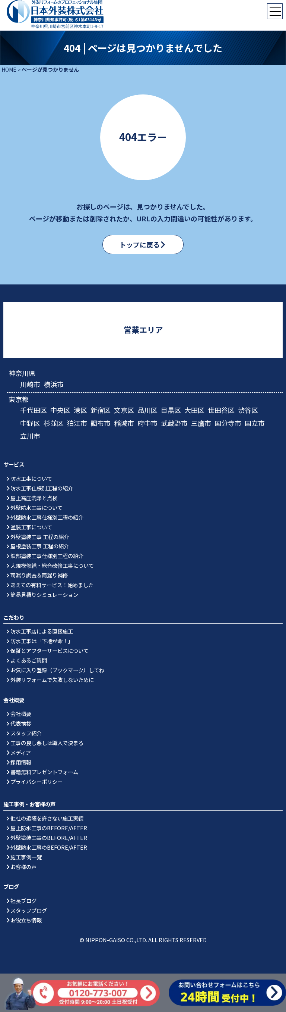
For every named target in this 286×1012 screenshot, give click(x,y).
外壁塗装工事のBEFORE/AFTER (48, 837)
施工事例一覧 (26, 857)
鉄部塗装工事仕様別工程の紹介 (46, 556)
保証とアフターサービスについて (49, 650)
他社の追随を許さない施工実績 (46, 818)
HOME (8, 69)
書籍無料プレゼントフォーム (44, 772)
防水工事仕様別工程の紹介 (41, 488)
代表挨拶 (20, 723)
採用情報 (20, 762)
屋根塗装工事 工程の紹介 (39, 546)
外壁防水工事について (36, 507)
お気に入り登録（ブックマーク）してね (57, 670)
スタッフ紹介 (26, 733)
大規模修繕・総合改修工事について (52, 565)
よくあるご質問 (28, 660)
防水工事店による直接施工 (41, 631)
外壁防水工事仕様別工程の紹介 (46, 517)
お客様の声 (23, 867)
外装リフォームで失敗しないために (52, 680)
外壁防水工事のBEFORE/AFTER (48, 847)
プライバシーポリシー (36, 781)
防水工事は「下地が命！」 (41, 641)
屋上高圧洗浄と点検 (33, 498)
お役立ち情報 (26, 920)
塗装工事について (31, 527)
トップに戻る (140, 244)
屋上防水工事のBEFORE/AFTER (48, 828)
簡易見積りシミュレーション (44, 594)
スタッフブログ (28, 910)
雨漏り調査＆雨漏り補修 (39, 575)
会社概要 (20, 713)
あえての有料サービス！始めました (51, 585)
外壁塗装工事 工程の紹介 (39, 537)
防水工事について (31, 478)
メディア (20, 752)
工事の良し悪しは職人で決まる (46, 743)
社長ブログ (23, 900)
